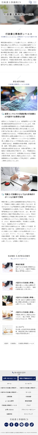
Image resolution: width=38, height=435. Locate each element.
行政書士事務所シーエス (26, 343)
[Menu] (35, 2)
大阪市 (6, 343)
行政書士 (13, 343)
